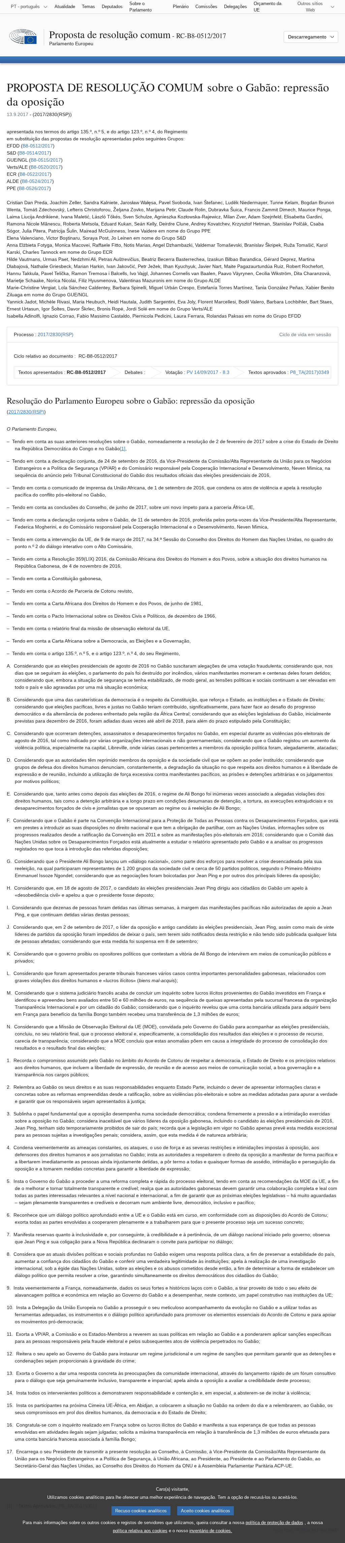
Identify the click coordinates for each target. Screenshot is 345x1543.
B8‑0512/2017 (38, 145)
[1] (122, 448)
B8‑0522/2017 (35, 174)
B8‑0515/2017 (46, 160)
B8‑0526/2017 (34, 188)
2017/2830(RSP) (55, 334)
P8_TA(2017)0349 (309, 372)
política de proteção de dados (274, 1522)
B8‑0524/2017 (37, 181)
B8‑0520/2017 (46, 167)
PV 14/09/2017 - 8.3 (208, 372)
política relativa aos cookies (140, 1530)
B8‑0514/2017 (34, 153)
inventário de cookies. (210, 1530)
